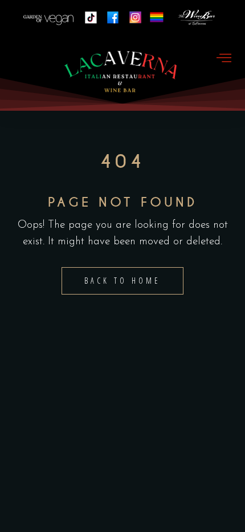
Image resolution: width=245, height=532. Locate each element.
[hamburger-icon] (223, 59)
